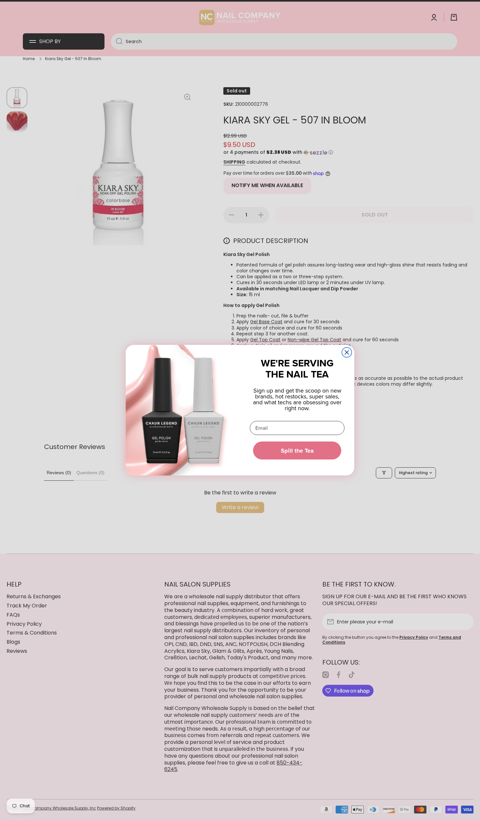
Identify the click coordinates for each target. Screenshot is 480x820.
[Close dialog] (347, 352)
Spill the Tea (297, 450)
